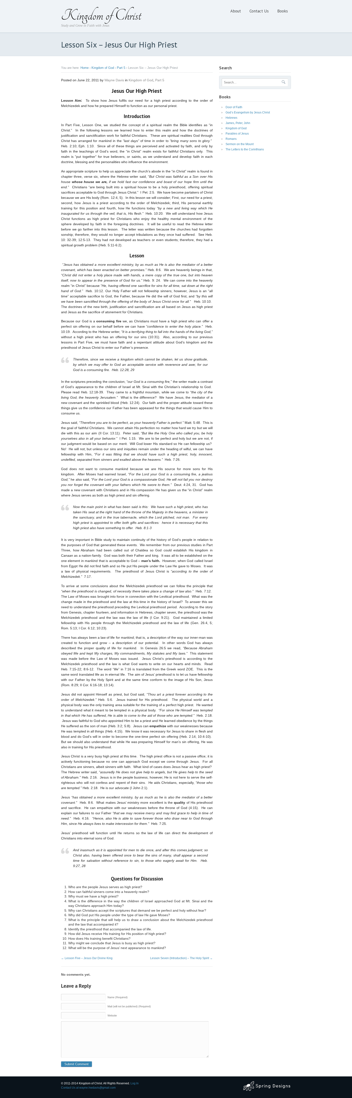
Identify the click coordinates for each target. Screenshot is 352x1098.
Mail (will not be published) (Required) (129, 1006)
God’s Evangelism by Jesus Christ (248, 112)
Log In (135, 1083)
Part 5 (121, 68)
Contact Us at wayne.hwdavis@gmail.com (88, 1087)
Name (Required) (118, 997)
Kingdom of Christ (101, 15)
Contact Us (259, 11)
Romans (231, 139)
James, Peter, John (238, 123)
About (235, 11)
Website (112, 1015)
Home (84, 68)
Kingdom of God (102, 68)
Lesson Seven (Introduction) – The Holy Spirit (181, 958)
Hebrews (231, 117)
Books (282, 11)
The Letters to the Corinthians (245, 149)
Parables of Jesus (237, 133)
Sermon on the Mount (240, 144)
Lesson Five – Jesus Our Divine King (87, 958)
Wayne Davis (114, 80)
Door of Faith (234, 107)
